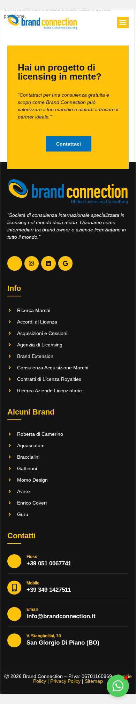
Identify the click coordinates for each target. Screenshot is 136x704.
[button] (123, 22)
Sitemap (94, 681)
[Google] (65, 263)
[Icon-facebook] (14, 263)
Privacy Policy (65, 681)
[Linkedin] (48, 263)
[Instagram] (31, 263)
